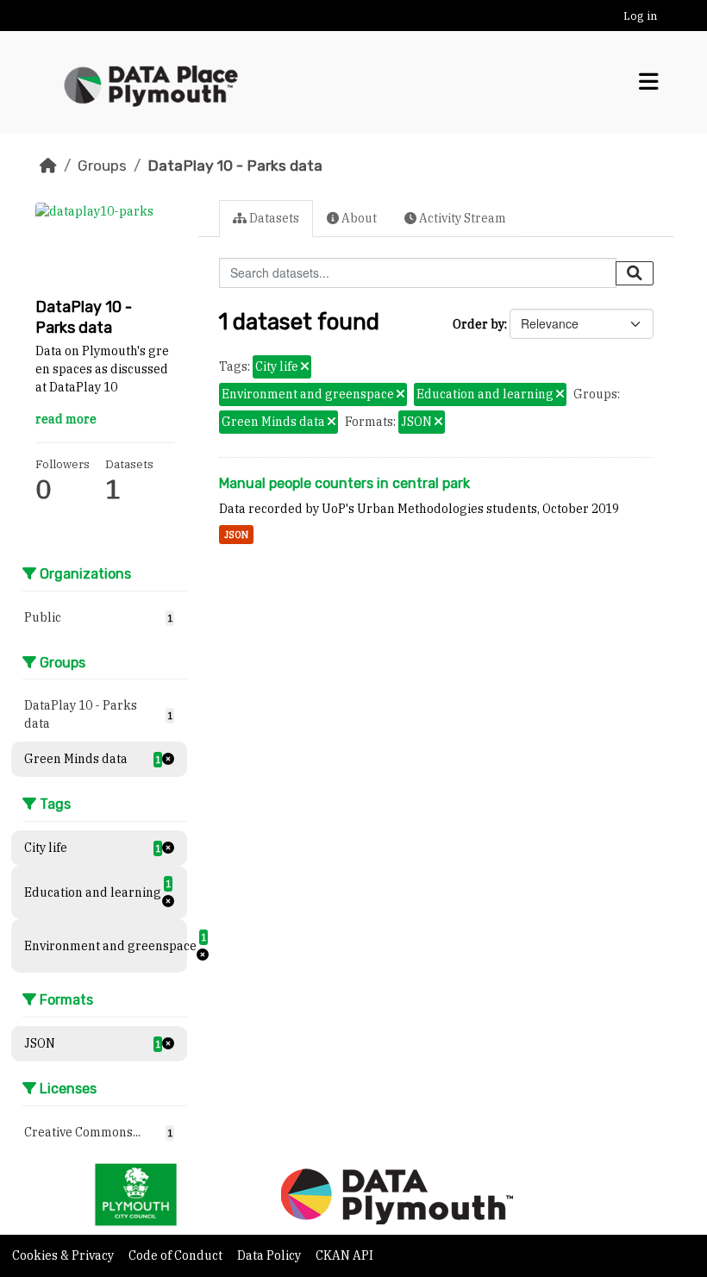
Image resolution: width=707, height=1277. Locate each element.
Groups (102, 165)
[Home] (48, 165)
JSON (236, 535)
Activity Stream (461, 218)
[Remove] (305, 367)
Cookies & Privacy (64, 1255)
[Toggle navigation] (649, 81)
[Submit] (635, 273)
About (358, 218)
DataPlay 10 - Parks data (234, 165)
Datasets (273, 218)
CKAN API (344, 1255)
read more (66, 419)
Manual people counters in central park (344, 483)
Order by (478, 324)
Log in (640, 16)
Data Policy (270, 1255)
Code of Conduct (176, 1255)
